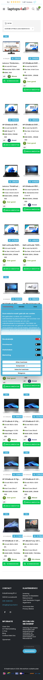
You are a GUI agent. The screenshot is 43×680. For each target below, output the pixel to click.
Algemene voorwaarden (28, 604)
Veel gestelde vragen (31, 600)
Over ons (6, 626)
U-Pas (4, 631)
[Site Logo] (19, 9)
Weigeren (21, 373)
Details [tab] (21, 307)
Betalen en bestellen (30, 596)
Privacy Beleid (28, 609)
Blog (4, 633)
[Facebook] (4, 612)
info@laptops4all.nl (9, 605)
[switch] (38, 344)
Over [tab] (35, 307)
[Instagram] (10, 612)
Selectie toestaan (22, 369)
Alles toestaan (21, 362)
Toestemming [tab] (8, 307)
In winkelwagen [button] (12, 81)
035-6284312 (7, 601)
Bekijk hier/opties (33, 90)
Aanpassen (20, 366)
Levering (26, 593)
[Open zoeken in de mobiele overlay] (33, 8)
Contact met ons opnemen (8, 637)
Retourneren (28, 598)
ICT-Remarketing (9, 629)
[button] (8, 23)
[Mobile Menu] (4, 9)
